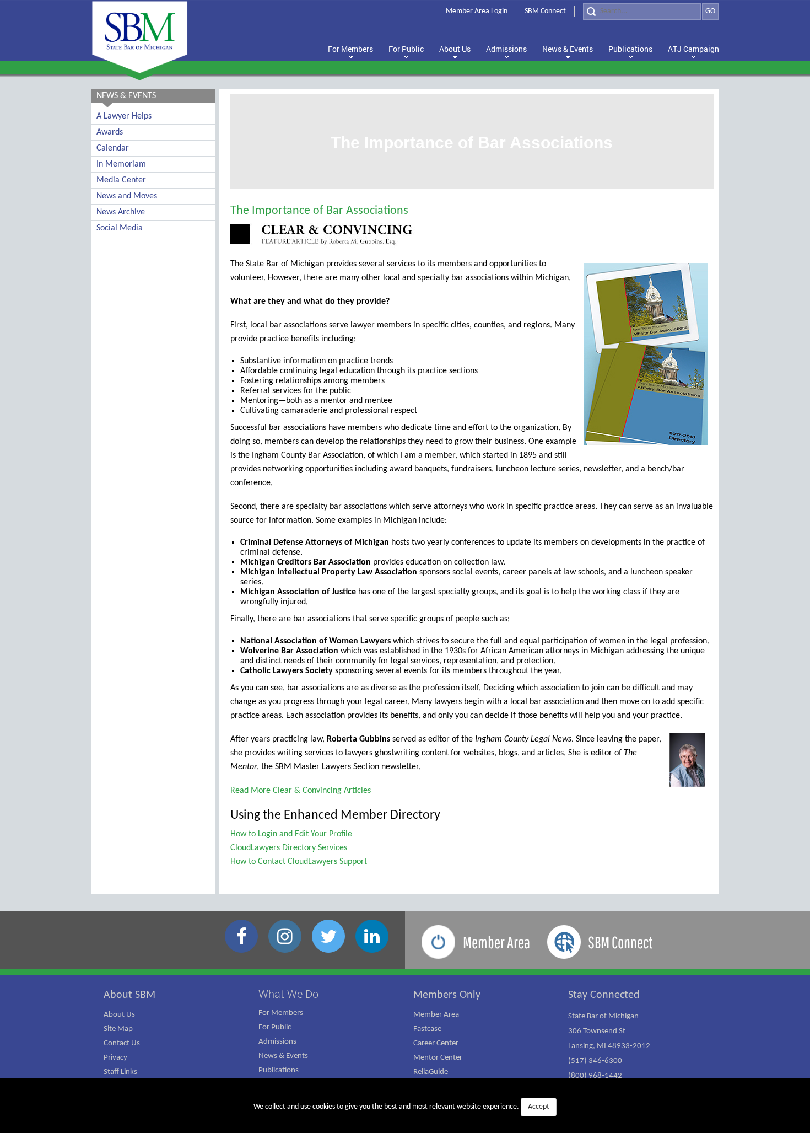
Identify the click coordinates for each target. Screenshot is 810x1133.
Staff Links (120, 1072)
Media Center (121, 180)
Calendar (112, 148)
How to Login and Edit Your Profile (291, 834)
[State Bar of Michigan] (139, 37)
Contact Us (122, 1043)
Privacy (115, 1058)
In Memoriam (121, 164)
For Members (280, 1013)
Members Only (446, 995)
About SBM (129, 995)
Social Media (119, 228)
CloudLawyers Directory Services (288, 848)
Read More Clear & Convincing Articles (300, 790)
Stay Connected (604, 995)
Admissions (277, 1042)
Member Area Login (476, 11)
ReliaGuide (430, 1072)
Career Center (435, 1043)
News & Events (283, 1056)
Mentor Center (437, 1058)
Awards (109, 132)
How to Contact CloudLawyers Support (298, 861)
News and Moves (126, 196)
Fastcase (427, 1029)
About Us (119, 1015)
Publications (278, 1070)
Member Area (436, 1015)
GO (710, 11)
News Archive (120, 212)
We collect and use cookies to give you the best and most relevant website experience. (401, 1107)
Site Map (118, 1029)
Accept (538, 1107)
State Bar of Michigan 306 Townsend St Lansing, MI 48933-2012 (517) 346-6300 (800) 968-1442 (609, 1046)
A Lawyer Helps (124, 116)
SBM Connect (545, 11)
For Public (274, 1027)
